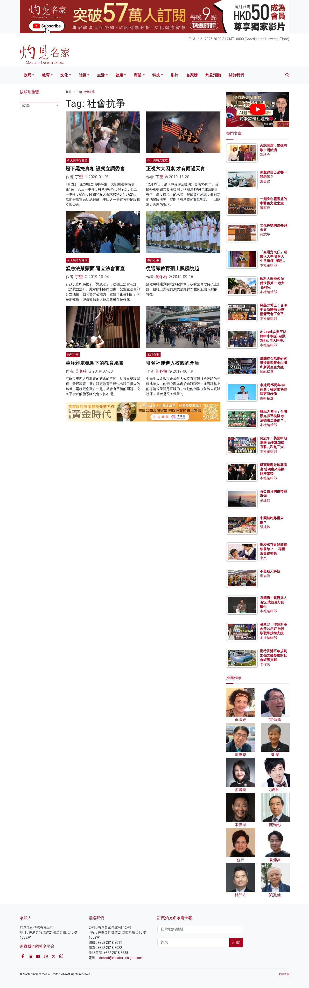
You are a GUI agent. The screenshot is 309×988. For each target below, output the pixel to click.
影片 (174, 75)
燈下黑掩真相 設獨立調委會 (95, 168)
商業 (137, 75)
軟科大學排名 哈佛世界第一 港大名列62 (272, 283)
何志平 (265, 234)
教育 (46, 75)
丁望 (79, 177)
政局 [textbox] (26, 105)
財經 (82, 75)
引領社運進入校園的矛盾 (172, 363)
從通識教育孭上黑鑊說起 (172, 268)
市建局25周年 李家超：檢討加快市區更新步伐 (273, 389)
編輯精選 (267, 372)
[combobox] (40, 106)
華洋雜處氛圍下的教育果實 (95, 363)
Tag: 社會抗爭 (86, 92)
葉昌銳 (265, 181)
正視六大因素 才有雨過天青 (175, 168)
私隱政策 (284, 974)
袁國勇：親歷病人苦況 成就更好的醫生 (273, 602)
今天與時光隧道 (77, 160)
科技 (156, 75)
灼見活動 (213, 75)
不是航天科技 (270, 571)
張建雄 (265, 500)
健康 (119, 75)
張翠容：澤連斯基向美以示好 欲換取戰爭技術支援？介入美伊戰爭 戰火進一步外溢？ (273, 633)
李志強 (265, 576)
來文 (263, 558)
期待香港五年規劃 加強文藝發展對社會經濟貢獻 (273, 655)
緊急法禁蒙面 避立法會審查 (95, 268)
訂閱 (236, 942)
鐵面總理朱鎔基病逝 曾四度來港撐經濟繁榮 (273, 469)
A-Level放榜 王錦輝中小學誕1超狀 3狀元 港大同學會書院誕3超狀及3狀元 (273, 340)
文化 (64, 75)
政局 (27, 75)
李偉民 (265, 664)
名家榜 (192, 75)
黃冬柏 (161, 276)
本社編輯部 (268, 265)
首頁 (68, 92)
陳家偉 (265, 208)
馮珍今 (265, 154)
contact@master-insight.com (120, 958)
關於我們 (236, 75)
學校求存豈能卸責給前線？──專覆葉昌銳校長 (273, 549)
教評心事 (153, 260)
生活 (101, 75)
